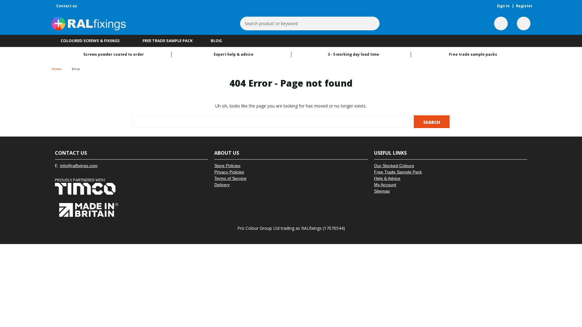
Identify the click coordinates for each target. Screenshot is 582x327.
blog (216, 40)
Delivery (222, 184)
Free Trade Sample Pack (167, 40)
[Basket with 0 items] (523, 23)
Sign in (503, 5)
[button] (131, 189)
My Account (385, 184)
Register (524, 5)
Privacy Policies (229, 172)
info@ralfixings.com (79, 165)
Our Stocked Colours (394, 165)
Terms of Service (230, 178)
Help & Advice (387, 178)
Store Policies (227, 165)
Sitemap (382, 191)
